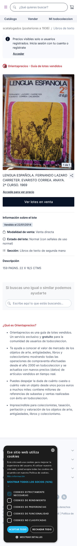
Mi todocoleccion (61, 19)
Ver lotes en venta (38, 202)
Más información (16, 476)
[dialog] (30, 494)
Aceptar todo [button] (18, 529)
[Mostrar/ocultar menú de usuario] (5, 7)
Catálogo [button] (10, 19)
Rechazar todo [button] (42, 529)
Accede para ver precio (18, 192)
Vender (33, 19)
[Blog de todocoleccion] (64, 497)
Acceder (18, 53)
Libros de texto (64, 28)
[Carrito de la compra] (72, 7)
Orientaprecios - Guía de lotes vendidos (35, 66)
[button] (30, 483)
